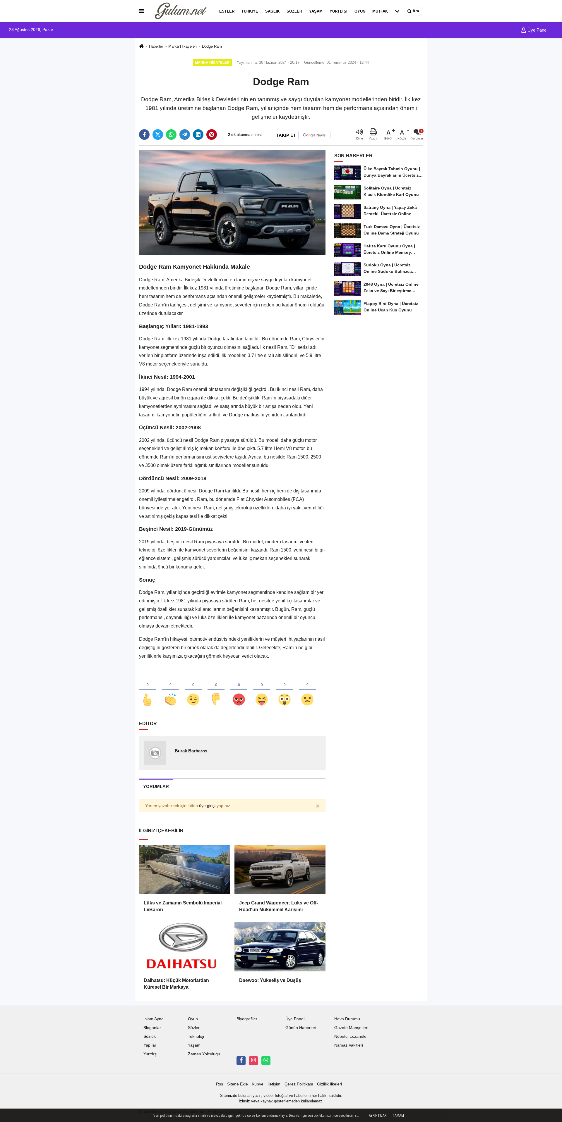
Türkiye (249, 11)
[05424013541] (265, 1060)
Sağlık (272, 11)
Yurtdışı (338, 11)
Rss (219, 1084)
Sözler (294, 11)
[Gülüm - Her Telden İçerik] (179, 11)
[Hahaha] (261, 690)
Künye (257, 1084)
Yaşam (316, 11)
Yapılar (149, 1045)
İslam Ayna (153, 1019)
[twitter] (158, 134)
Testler (225, 11)
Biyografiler (247, 1019)
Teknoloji (196, 1036)
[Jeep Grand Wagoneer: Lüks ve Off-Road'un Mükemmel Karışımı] (279, 869)
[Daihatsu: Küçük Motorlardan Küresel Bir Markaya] (184, 946)
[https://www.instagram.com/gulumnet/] (253, 1060)
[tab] (156, 786)
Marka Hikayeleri (182, 46)
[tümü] (397, 11)
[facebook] (144, 134)
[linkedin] (198, 134)
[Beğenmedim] (216, 690)
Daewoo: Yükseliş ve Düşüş (270, 980)
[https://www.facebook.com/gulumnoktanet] (241, 1060)
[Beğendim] (147, 690)
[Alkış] (170, 690)
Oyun (359, 11)
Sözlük (149, 1036)
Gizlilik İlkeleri (329, 1084)
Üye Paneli (537, 29)
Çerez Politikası (299, 1084)
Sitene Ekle (237, 1084)
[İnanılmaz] (284, 690)
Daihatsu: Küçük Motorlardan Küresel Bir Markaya (176, 983)
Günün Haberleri (300, 1028)
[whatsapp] (171, 134)
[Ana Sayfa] (141, 46)
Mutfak (380, 11)
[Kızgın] (238, 690)
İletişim (274, 1084)
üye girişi (207, 806)
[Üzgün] (307, 690)
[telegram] (184, 134)
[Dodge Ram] (232, 202)
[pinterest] (211, 134)
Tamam (398, 1116)
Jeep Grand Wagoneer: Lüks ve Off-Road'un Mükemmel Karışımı (278, 906)
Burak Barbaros (191, 750)
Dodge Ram (212, 46)
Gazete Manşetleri (351, 1028)
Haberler (156, 46)
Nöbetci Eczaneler (351, 1036)
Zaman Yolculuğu (204, 1054)
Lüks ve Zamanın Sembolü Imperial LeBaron (183, 906)
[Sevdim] (193, 690)
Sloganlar (152, 1028)
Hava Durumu (347, 1019)
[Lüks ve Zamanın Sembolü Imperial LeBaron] (184, 869)
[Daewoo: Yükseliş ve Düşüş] (279, 946)
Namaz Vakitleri (348, 1045)
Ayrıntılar (377, 1116)
